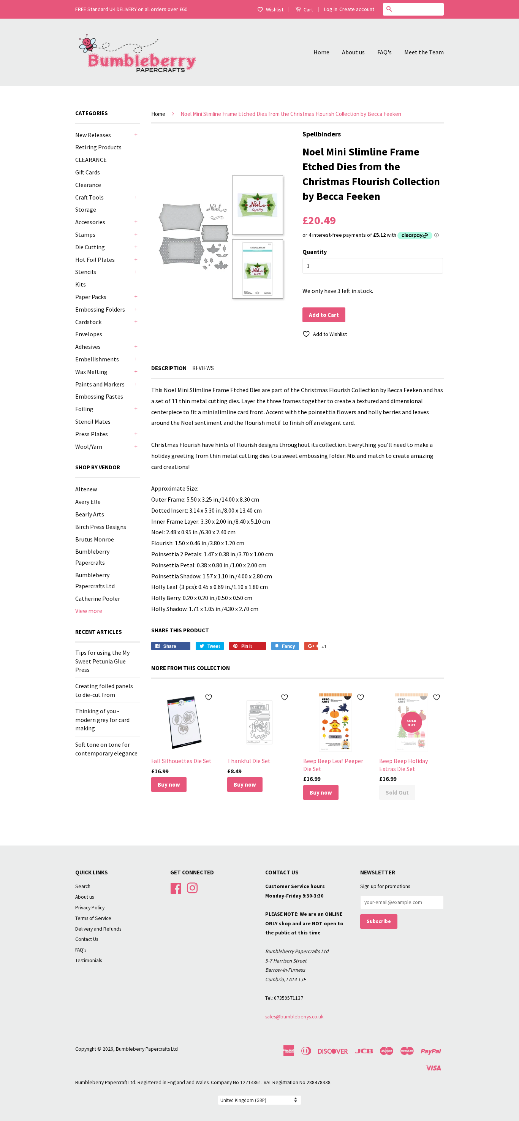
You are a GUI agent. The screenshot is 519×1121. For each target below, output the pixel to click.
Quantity (314, 251)
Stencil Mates (93, 421)
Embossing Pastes (99, 396)
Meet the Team (424, 52)
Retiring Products (98, 147)
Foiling (84, 409)
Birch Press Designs (100, 526)
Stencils (85, 272)
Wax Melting (91, 371)
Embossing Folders (100, 309)
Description (169, 368)
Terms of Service (93, 918)
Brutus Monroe (94, 539)
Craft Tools (89, 197)
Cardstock (88, 322)
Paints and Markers (100, 384)
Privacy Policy (89, 907)
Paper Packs (90, 297)
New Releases (93, 135)
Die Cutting (90, 247)
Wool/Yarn (88, 446)
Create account (356, 9)
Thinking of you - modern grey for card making (102, 719)
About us (353, 52)
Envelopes (88, 334)
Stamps (85, 234)
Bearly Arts (89, 514)
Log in (330, 9)
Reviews (203, 368)
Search (82, 886)
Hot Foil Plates (95, 259)
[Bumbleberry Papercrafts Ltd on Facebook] (176, 887)
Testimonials (88, 960)
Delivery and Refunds (98, 929)
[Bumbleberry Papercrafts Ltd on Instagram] (192, 887)
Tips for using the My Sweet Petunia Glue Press (102, 661)
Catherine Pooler (97, 598)
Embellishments (97, 359)
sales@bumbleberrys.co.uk (294, 1016)
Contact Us (86, 939)
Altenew (86, 489)
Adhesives (88, 346)
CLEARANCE (91, 159)
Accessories (90, 222)
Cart (307, 9)
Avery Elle (88, 501)
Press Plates (91, 434)
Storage (85, 209)
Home (321, 52)
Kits (80, 284)
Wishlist (274, 9)
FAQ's (384, 52)
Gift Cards (87, 172)
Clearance (88, 184)
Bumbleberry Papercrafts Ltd (147, 1049)
